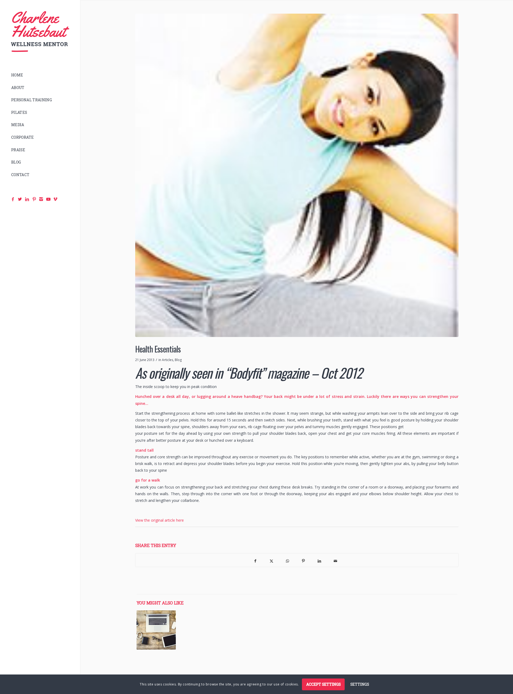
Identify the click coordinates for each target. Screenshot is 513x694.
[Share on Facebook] (255, 560)
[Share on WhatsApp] (287, 560)
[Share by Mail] (335, 560)
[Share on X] (271, 560)
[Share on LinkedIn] (319, 560)
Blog (178, 360)
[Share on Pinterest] (303, 560)
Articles (167, 360)
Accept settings (323, 684)
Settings (359, 684)
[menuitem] (40, 75)
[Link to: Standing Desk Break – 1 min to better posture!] (156, 630)
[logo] (40, 32)
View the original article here (159, 520)
